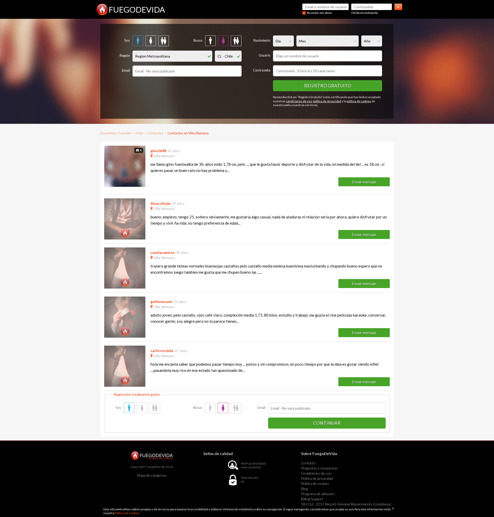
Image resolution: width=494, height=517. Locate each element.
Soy (127, 40)
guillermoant (162, 301)
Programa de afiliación (318, 494)
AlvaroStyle (161, 203)
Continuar (327, 423)
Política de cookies (315, 483)
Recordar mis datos (319, 13)
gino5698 (158, 151)
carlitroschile (162, 350)
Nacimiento (261, 40)
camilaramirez (163, 252)
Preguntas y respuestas (319, 468)
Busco (197, 40)
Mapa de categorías (152, 475)
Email (126, 70)
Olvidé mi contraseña (364, 13)
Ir (398, 7)
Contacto (308, 463)
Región (125, 55)
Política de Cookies (127, 513)
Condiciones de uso (316, 473)
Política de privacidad (317, 478)
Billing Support (312, 499)
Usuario (264, 55)
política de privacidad (327, 101)
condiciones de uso (299, 101)
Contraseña (261, 70)
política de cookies (359, 101)
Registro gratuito (327, 85)
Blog (304, 488)
